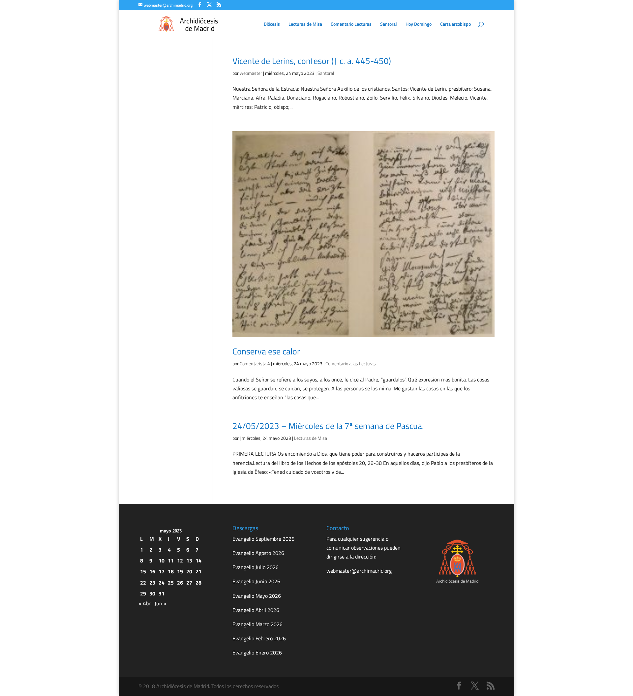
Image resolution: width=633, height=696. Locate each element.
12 (180, 560)
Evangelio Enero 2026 (257, 652)
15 (143, 571)
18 (171, 571)
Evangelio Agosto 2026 (258, 553)
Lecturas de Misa (305, 24)
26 (180, 583)
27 (189, 583)
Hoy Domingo (419, 24)
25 (171, 583)
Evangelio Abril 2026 (255, 610)
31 (162, 593)
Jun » (160, 603)
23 (152, 583)
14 (198, 560)
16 (152, 571)
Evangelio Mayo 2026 (256, 596)
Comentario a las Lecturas (350, 363)
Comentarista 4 (255, 363)
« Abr (144, 603)
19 (180, 571)
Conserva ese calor (266, 351)
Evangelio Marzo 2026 (257, 624)
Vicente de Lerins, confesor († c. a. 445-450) (311, 60)
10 (162, 560)
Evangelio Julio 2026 (255, 567)
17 (162, 571)
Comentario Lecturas (351, 24)
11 (171, 560)
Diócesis (272, 24)
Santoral (388, 24)
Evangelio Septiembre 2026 (263, 539)
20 (189, 571)
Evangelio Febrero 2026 (259, 638)
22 (143, 583)
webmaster (251, 73)
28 (198, 583)
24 (162, 583)
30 (152, 593)
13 (189, 560)
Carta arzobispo (455, 24)
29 (143, 593)
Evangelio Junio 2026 (256, 581)
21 (198, 571)
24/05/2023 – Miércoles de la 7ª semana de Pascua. (328, 425)
